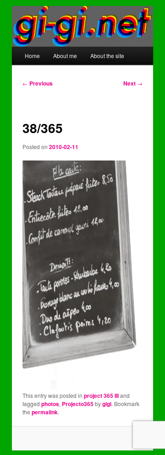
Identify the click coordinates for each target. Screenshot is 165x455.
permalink (45, 412)
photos (50, 404)
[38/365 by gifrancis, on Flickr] (82, 386)
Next (133, 83)
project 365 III (101, 395)
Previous (37, 83)
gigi (106, 404)
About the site (107, 55)
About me (65, 55)
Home (32, 55)
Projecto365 (78, 404)
